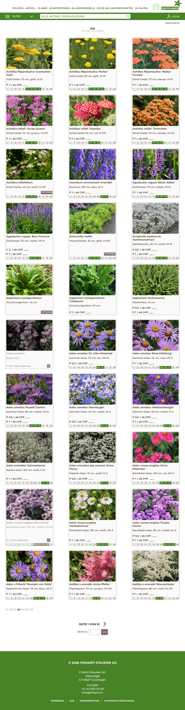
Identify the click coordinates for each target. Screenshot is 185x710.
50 (22, 609)
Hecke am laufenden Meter (115, 8)
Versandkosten (89, 701)
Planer (43, 8)
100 (27, 609)
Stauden (17, 8)
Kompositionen (59, 8)
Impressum (57, 701)
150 (32, 609)
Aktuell (30, 8)
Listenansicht (172, 22)
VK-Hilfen (141, 8)
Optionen (47, 192)
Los (104, 631)
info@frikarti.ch (92, 692)
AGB (71, 701)
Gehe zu (82, 631)
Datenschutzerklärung (119, 701)
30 (18, 609)
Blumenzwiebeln (83, 8)
